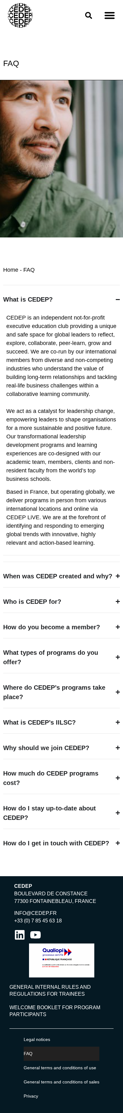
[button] (109, 15)
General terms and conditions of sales (61, 1081)
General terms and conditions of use (60, 1067)
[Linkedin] (19, 934)
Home (10, 270)
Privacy (31, 1096)
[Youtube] (35, 934)
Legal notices (37, 1039)
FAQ (28, 1053)
